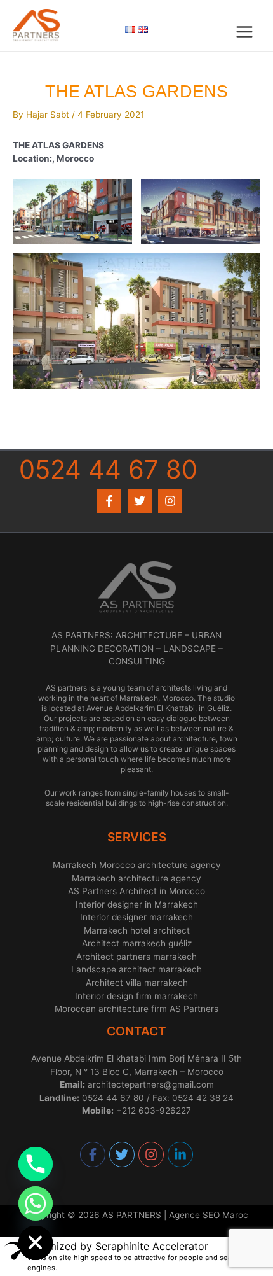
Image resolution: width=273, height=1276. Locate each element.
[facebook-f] (93, 1154)
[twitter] (122, 1154)
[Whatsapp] (35, 1203)
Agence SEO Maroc (208, 1215)
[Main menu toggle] (245, 32)
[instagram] (151, 1154)
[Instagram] (170, 501)
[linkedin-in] (181, 1154)
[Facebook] (109, 501)
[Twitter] (140, 501)
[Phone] (35, 1164)
